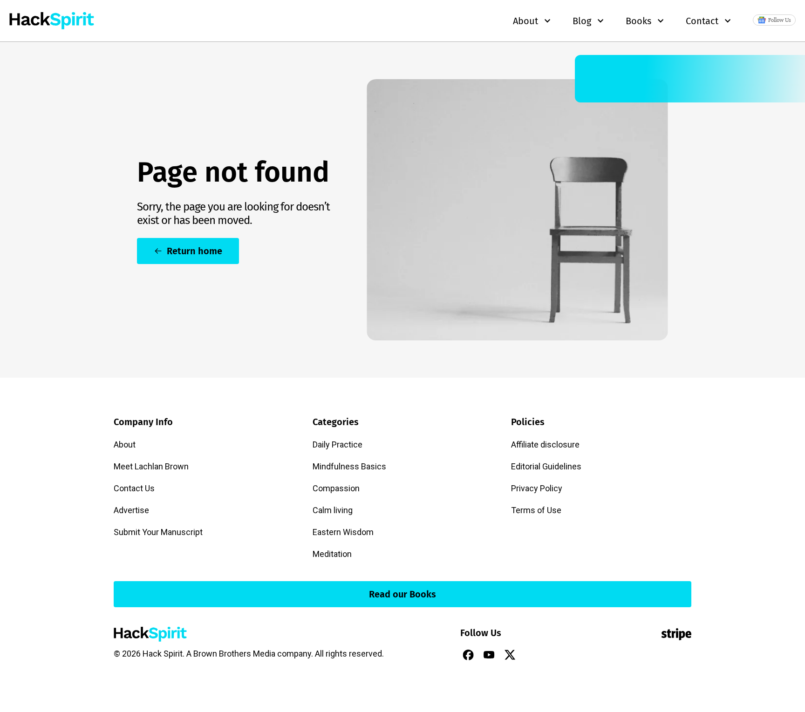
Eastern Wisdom (343, 532)
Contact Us (134, 488)
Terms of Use (536, 510)
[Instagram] (531, 655)
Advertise (131, 510)
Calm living (333, 510)
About (125, 444)
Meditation (332, 554)
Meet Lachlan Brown (151, 466)
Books (638, 21)
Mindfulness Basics (349, 466)
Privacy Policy (536, 488)
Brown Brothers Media (234, 653)
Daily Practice (337, 444)
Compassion (336, 488)
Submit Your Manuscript (158, 532)
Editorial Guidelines (546, 466)
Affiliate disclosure (545, 444)
